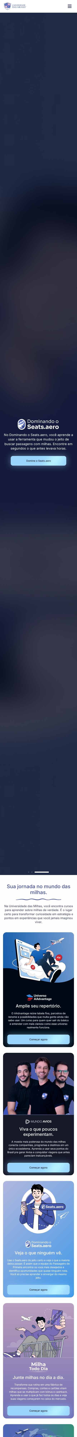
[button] (28, 872)
